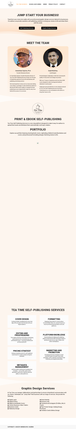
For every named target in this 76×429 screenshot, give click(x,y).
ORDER (45, 4)
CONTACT (62, 4)
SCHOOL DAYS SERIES (35, 4)
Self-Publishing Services (27, 28)
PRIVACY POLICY (53, 4)
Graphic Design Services (49, 28)
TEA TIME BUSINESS (21, 4)
